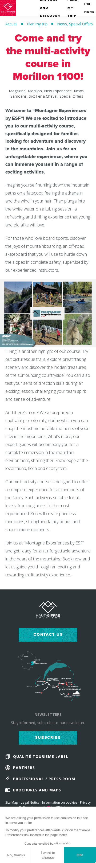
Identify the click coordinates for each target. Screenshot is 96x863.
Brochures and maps (37, 789)
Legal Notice (30, 802)
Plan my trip (37, 23)
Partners (24, 767)
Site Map (11, 802)
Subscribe (48, 737)
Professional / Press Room (44, 778)
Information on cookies (59, 802)
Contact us (48, 634)
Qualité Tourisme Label (40, 756)
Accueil (11, 23)
